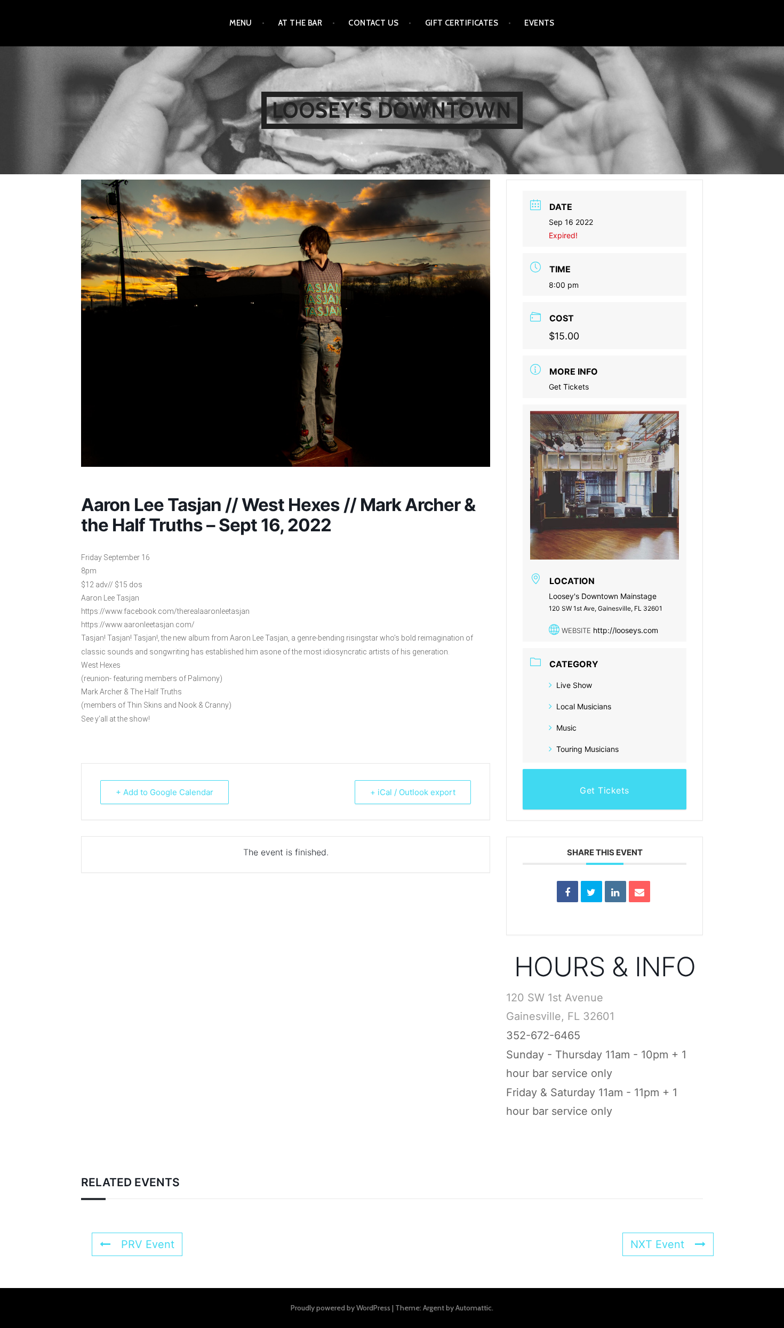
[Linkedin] (615, 891)
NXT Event (657, 1244)
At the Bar (300, 23)
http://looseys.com (625, 630)
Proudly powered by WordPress (340, 1308)
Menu (240, 23)
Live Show (574, 685)
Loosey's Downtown (391, 110)
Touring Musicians (587, 749)
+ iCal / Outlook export (412, 792)
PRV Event (147, 1244)
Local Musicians (583, 706)
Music (566, 727)
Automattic (473, 1308)
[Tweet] (591, 891)
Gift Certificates (462, 23)
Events (539, 23)
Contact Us (373, 23)
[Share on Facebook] (567, 891)
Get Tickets (569, 386)
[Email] (639, 891)
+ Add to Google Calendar (164, 792)
